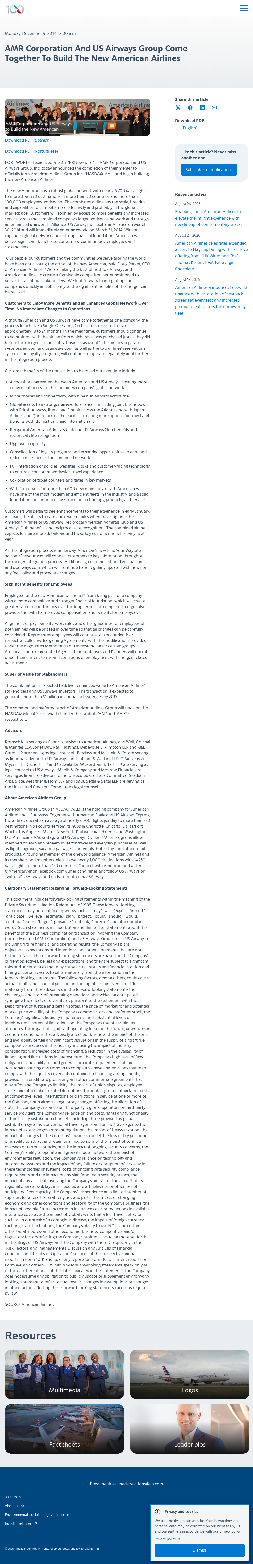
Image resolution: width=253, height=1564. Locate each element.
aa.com (11, 1497)
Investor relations (19, 1524)
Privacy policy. (166, 1539)
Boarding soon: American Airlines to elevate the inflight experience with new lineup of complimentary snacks (208, 218)
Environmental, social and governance (35, 1515)
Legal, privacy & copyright (79, 1548)
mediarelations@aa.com (140, 1484)
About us (12, 1506)
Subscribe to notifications (209, 169)
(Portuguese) (31, 151)
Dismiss (200, 1550)
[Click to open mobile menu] (244, 9)
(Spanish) (28, 140)
